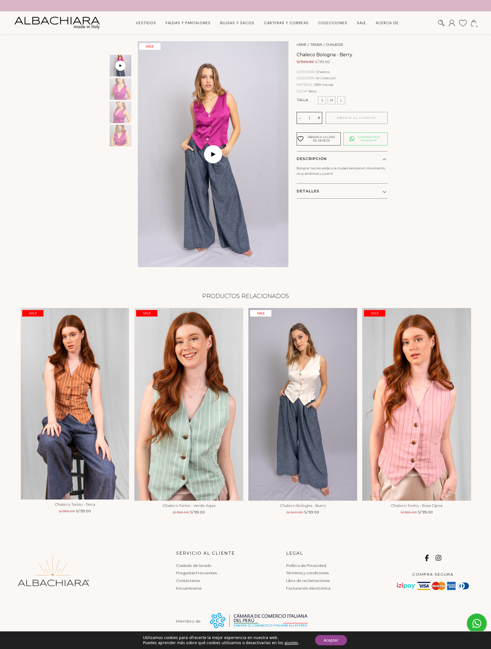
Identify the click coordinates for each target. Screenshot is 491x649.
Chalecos (334, 44)
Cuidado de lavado (193, 565)
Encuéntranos (188, 588)
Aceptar (331, 640)
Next (122, 403)
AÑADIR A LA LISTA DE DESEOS (321, 138)
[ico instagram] (438, 558)
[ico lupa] (441, 22)
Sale (361, 23)
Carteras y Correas (286, 23)
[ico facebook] (427, 558)
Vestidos (146, 23)
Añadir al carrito (356, 118)
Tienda (316, 44)
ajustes (291, 642)
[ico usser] (452, 22)
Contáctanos (188, 580)
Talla (302, 99)
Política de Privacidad (306, 565)
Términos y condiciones (307, 573)
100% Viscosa (323, 85)
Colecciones (332, 23)
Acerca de (387, 23)
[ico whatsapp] (477, 623)
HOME (301, 44)
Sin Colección (326, 78)
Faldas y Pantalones (188, 23)
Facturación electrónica (308, 588)
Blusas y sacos (237, 23)
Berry (313, 91)
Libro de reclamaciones (308, 580)
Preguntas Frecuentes (196, 573)
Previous (28, 403)
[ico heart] (463, 22)
